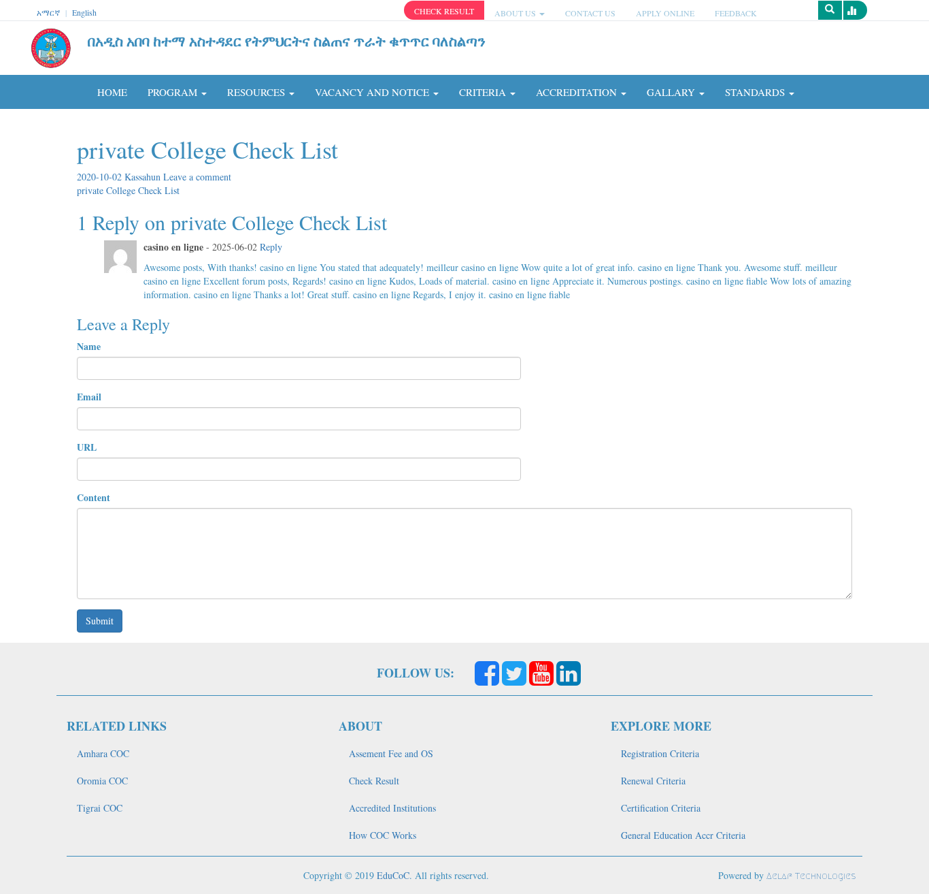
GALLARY (672, 92)
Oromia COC (102, 780)
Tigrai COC (99, 807)
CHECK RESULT (444, 10)
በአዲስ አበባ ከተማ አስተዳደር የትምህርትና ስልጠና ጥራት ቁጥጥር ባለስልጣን (287, 41)
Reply (271, 246)
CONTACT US (590, 12)
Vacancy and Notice (373, 92)
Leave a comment (197, 176)
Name (89, 346)
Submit (100, 620)
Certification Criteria (660, 807)
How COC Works (382, 835)
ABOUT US (516, 12)
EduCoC (393, 875)
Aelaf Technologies (811, 876)
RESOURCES (257, 92)
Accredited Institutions (392, 807)
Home (112, 92)
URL (87, 447)
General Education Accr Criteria (683, 835)
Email (89, 397)
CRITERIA (484, 92)
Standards (756, 92)
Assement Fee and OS (391, 753)
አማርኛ (48, 12)
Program (174, 92)
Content (93, 498)
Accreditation (578, 92)
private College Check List (128, 190)
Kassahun (143, 176)
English (84, 12)
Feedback (736, 12)
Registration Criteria (660, 753)
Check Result (374, 780)
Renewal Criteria (653, 780)
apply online (665, 12)
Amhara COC (103, 753)
